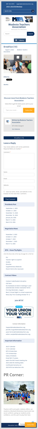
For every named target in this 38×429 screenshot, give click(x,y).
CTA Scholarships (11, 353)
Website (6, 185)
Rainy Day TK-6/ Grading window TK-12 (18, 294)
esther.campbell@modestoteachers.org (18, 334)
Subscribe (28, 110)
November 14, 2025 (12, 213)
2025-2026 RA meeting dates (15, 363)
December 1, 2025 (11, 241)
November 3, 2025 (11, 234)
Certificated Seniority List (13, 365)
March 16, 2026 (10, 244)
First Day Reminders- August (15, 290)
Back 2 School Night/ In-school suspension (19, 292)
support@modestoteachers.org (24, 4)
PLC (7, 257)
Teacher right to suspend (13, 260)
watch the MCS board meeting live (16, 360)
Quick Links (8, 11)
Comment (7, 152)
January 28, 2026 (11, 217)
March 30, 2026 (10, 222)
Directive (8, 264)
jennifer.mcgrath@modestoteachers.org (18, 330)
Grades (8, 262)
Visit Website (16, 129)
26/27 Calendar (10, 346)
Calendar (12, 349)
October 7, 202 (10, 239)
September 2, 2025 (12, 208)
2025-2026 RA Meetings (14, 6)
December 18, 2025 (12, 215)
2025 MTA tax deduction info (15, 367)
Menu (21, 40)
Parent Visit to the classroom (15, 269)
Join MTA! (19, 300)
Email (5, 178)
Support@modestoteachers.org (15, 327)
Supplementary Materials (14, 266)
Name (5, 172)
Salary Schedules (11, 356)
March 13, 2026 (10, 220)
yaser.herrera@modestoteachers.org (17, 332)
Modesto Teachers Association (19, 25)
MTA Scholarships (11, 351)
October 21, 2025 (11, 210)
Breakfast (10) (19, 138)
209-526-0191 (10, 4)
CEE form (9, 283)
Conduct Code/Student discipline (16, 281)
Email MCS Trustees (12, 358)
